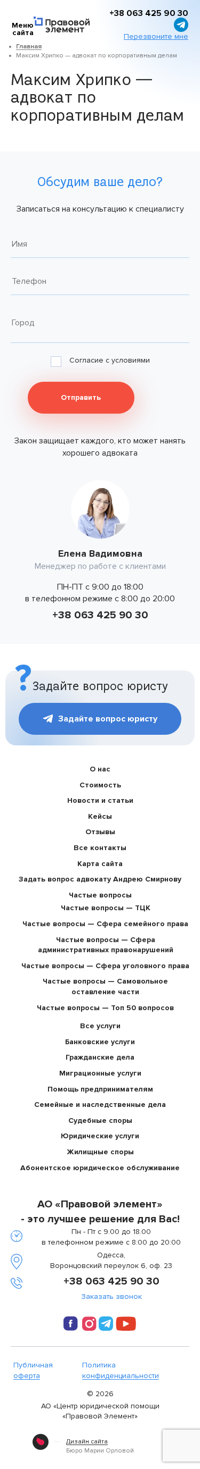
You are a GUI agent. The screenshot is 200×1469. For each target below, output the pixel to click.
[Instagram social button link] (89, 1325)
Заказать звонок (111, 1296)
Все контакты (100, 847)
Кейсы (100, 816)
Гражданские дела (100, 1057)
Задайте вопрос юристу (107, 718)
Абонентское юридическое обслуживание (100, 1167)
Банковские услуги (100, 1041)
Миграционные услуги (100, 1073)
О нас (100, 769)
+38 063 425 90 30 (100, 615)
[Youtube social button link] (126, 1325)
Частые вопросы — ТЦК (105, 907)
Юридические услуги (100, 1135)
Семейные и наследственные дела (100, 1104)
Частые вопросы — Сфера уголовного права (105, 965)
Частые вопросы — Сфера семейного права (105, 923)
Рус (122, 15)
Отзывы (100, 831)
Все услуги (100, 1025)
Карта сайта (100, 863)
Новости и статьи (100, 800)
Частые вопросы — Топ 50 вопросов (105, 1007)
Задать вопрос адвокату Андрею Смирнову (100, 879)
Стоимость (100, 785)
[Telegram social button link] (106, 1323)
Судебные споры (100, 1120)
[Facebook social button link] (70, 1325)
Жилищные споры (100, 1151)
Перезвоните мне (156, 36)
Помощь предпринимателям (100, 1089)
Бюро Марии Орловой (100, 1446)
